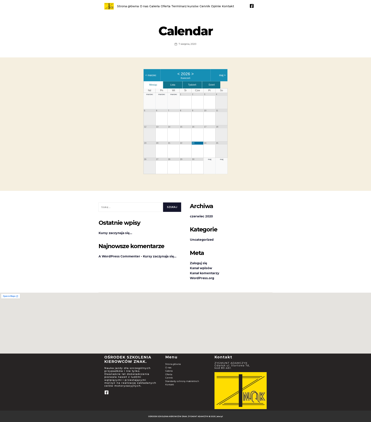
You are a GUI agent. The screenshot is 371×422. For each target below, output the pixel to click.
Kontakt (228, 6)
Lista (172, 85)
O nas (144, 6)
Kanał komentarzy (204, 273)
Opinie (216, 6)
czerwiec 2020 (201, 216)
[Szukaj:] (129, 207)
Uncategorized (202, 239)
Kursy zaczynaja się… (115, 233)
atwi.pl (220, 416)
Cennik (205, 6)
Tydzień (192, 85)
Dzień (212, 85)
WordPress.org (202, 278)
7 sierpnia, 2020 (187, 44)
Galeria (154, 6)
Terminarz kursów (185, 6)
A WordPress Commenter (119, 256)
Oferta (165, 6)
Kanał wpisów (201, 268)
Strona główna (128, 6)
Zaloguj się (198, 263)
